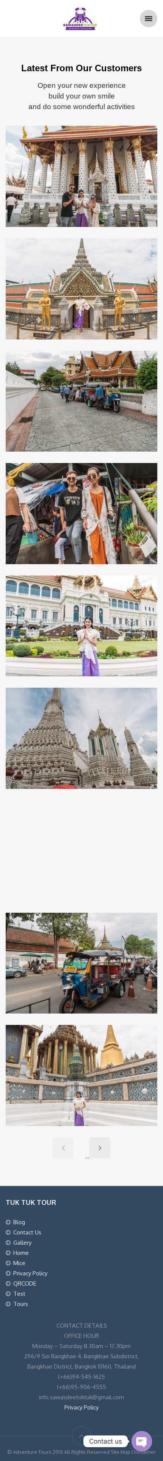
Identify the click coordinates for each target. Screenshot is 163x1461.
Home (21, 1252)
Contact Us (27, 1232)
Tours (20, 1304)
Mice (19, 1263)
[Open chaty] (142, 1441)
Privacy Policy (30, 1273)
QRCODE (24, 1283)
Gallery (22, 1242)
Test (19, 1293)
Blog (19, 1222)
